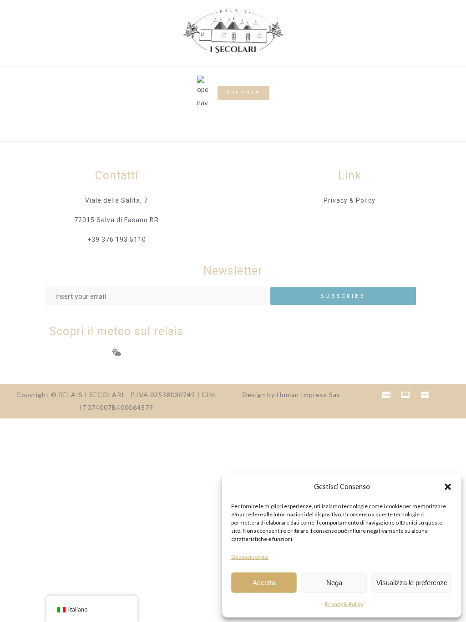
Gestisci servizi (249, 556)
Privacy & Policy (344, 604)
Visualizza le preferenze (411, 582)
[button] (447, 486)
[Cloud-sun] (116, 352)
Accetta (264, 582)
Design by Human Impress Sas (291, 394)
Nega (334, 582)
